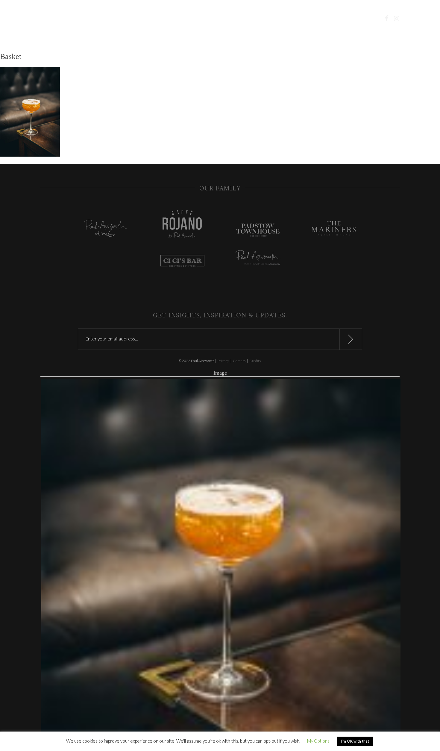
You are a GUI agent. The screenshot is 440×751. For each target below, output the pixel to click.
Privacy (223, 360)
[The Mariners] (333, 228)
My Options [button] (318, 741)
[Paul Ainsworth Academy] (258, 258)
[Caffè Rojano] (182, 224)
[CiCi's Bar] (182, 261)
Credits (255, 360)
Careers (239, 360)
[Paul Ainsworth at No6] (106, 229)
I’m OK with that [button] (355, 741)
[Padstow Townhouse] (258, 231)
